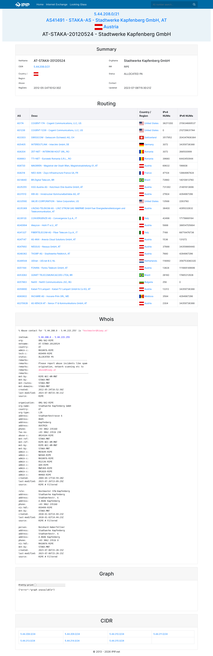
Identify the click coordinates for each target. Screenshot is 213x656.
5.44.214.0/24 (72, 640)
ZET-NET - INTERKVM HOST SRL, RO (50, 151)
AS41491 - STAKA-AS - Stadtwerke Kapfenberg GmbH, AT (106, 20)
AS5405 (21, 144)
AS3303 (21, 137)
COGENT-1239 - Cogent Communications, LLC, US (57, 130)
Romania (149, 151)
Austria (110, 26)
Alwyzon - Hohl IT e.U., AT (44, 225)
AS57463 (22, 282)
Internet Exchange (56, 4)
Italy (147, 218)
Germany (149, 144)
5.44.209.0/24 (72, 634)
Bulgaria (149, 282)
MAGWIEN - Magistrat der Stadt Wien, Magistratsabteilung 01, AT (64, 165)
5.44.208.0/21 (106, 14)
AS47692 (22, 246)
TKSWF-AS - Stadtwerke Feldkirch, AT (50, 253)
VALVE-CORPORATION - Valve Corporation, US (55, 201)
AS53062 (22, 275)
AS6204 (21, 151)
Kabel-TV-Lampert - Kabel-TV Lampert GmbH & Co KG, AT (61, 289)
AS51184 (21, 267)
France (148, 172)
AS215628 (22, 303)
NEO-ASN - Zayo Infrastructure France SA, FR (54, 172)
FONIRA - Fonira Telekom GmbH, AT (49, 267)
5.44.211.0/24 (160, 634)
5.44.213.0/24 (27, 640)
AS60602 (22, 296)
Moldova (149, 296)
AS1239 (21, 130)
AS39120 (22, 218)
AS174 (20, 123)
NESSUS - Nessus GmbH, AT (46, 246)
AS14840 (22, 179)
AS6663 (21, 158)
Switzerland (151, 137)
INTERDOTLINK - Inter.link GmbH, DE (50, 144)
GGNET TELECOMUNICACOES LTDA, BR (52, 275)
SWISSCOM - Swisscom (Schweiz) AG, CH (52, 137)
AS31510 (21, 194)
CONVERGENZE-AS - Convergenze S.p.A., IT (54, 218)
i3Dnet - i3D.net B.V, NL (43, 260)
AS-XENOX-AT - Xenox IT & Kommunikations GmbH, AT (59, 303)
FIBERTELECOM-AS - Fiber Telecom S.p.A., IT (54, 232)
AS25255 (22, 187)
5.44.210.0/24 (116, 634)
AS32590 (22, 201)
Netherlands (151, 260)
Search (194, 4)
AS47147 (21, 239)
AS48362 (22, 253)
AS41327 (21, 232)
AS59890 (22, 289)
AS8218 (21, 172)
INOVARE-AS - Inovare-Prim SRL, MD (50, 296)
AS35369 (22, 208)
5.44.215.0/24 (116, 640)
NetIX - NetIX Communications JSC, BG (51, 282)
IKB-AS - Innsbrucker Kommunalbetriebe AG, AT (55, 194)
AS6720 (21, 165)
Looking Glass (78, 4)
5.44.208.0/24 (27, 634)
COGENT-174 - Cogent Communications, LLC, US (56, 123)
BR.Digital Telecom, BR (42, 179)
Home (40, 4)
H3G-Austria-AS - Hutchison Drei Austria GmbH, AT (57, 187)
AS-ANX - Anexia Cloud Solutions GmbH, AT (53, 239)
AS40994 (22, 225)
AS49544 (22, 260)
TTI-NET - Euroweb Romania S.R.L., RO (51, 158)
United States (151, 123)
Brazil (147, 179)
